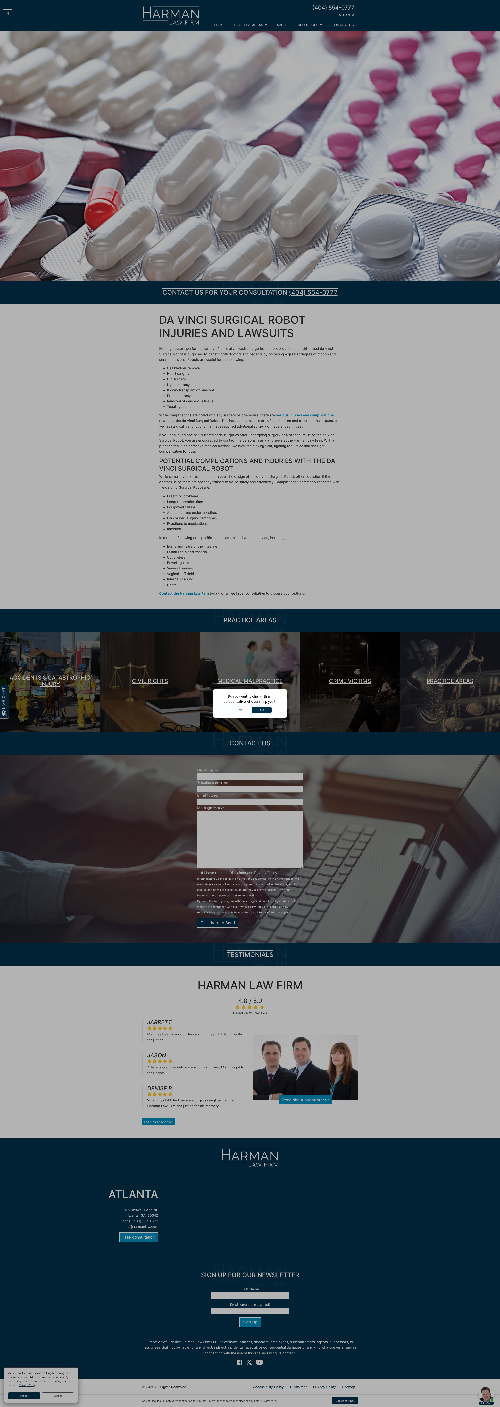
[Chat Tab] (250, 703)
